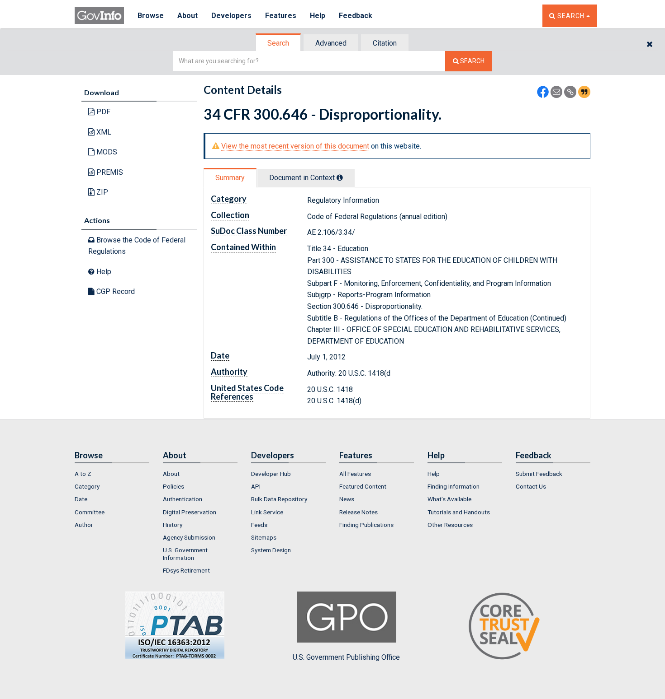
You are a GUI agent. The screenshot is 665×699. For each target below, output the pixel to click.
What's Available (449, 499)
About (187, 15)
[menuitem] (112, 474)
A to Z (83, 473)
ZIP (101, 192)
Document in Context (303, 177)
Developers (231, 15)
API (256, 486)
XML (103, 132)
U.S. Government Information (185, 553)
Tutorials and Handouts (459, 512)
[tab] (279, 43)
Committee (89, 512)
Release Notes (358, 512)
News (346, 499)
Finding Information (454, 486)
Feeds (259, 524)
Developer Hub (271, 473)
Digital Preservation (189, 512)
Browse (151, 15)
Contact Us (531, 486)
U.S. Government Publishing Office (346, 657)
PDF (102, 111)
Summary (230, 177)
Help (317, 15)
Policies (173, 486)
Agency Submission (189, 537)
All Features (355, 473)
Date (81, 499)
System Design (271, 550)
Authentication (182, 499)
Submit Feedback (539, 473)
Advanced (331, 43)
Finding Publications (366, 524)
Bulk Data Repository (279, 499)
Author (84, 524)
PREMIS (109, 172)
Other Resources (450, 524)
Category (87, 486)
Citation (385, 43)
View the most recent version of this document (295, 146)
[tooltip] (340, 177)
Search (278, 43)
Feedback (355, 15)
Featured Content (362, 486)
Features (280, 15)
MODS (106, 152)
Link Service (267, 512)
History (172, 524)
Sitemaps (263, 537)
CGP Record (115, 291)
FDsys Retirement (186, 570)
